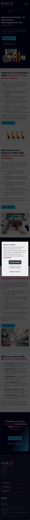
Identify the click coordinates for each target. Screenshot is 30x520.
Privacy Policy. (7, 257)
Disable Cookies (15, 267)
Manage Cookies (15, 271)
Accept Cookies (15, 262)
